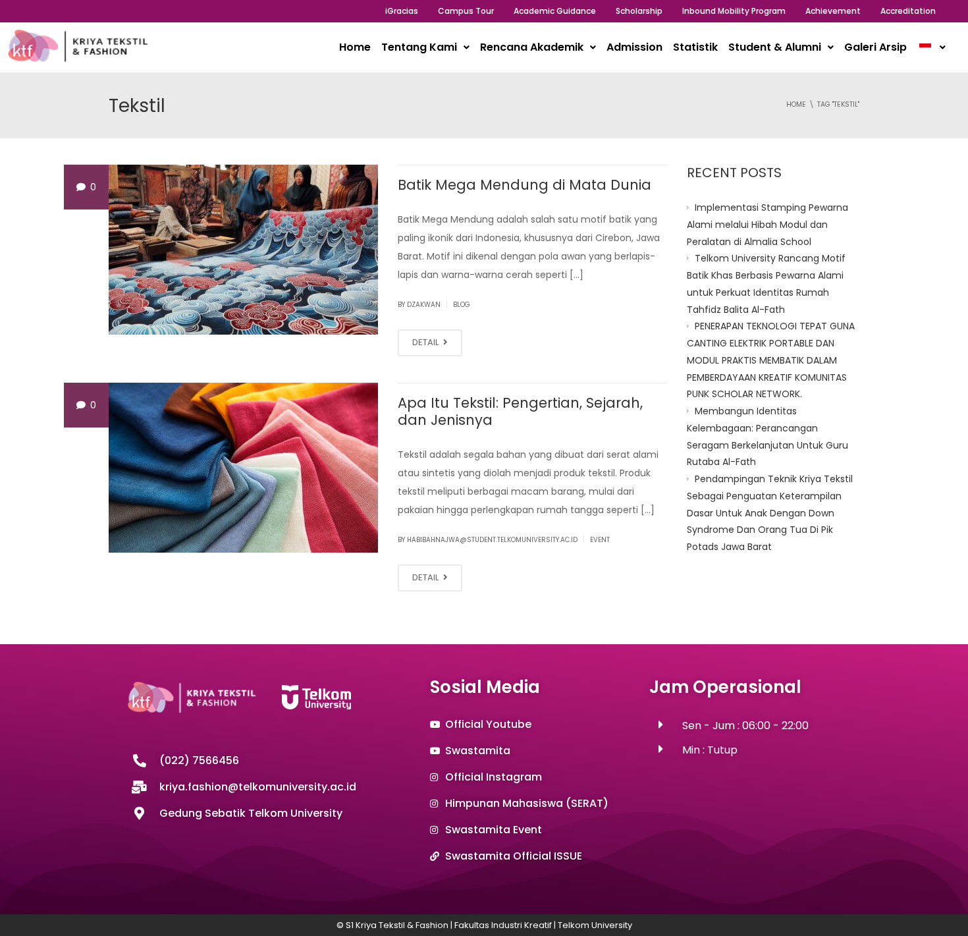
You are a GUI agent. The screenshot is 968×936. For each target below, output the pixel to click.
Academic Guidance (555, 11)
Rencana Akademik (531, 47)
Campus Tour (466, 11)
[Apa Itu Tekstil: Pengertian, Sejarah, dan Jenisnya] (243, 468)
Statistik (695, 47)
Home (355, 47)
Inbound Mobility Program (734, 11)
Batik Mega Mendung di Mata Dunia (524, 184)
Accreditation (908, 11)
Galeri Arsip (875, 47)
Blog (461, 305)
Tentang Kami (419, 47)
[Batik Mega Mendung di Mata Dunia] (243, 250)
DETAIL (426, 342)
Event (600, 540)
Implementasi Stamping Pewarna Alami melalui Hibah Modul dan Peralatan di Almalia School (767, 224)
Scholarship (639, 11)
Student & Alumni (774, 47)
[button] (425, 47)
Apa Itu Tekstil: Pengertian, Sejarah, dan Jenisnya (520, 411)
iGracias (401, 11)
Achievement (833, 11)
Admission (634, 47)
